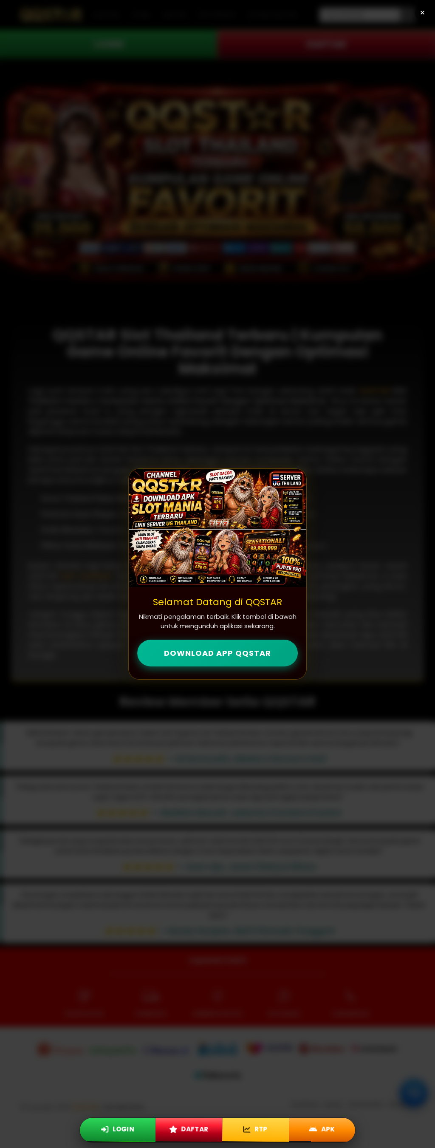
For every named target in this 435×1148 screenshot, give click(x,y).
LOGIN (122, 1127)
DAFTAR (194, 1127)
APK (327, 1127)
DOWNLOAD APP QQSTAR (217, 653)
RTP (260, 1127)
